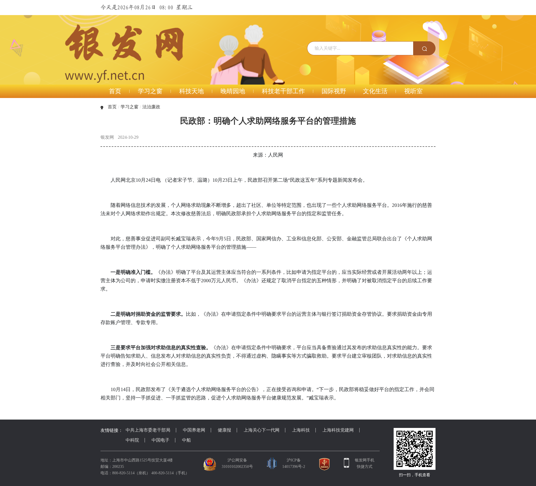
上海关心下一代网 (261, 430)
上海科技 (301, 430)
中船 (186, 440)
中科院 (132, 440)
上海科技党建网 (338, 430)
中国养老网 (194, 430)
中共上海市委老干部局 (148, 430)
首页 (112, 106)
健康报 (224, 430)
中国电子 (160, 440)
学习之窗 (129, 106)
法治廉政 (151, 106)
